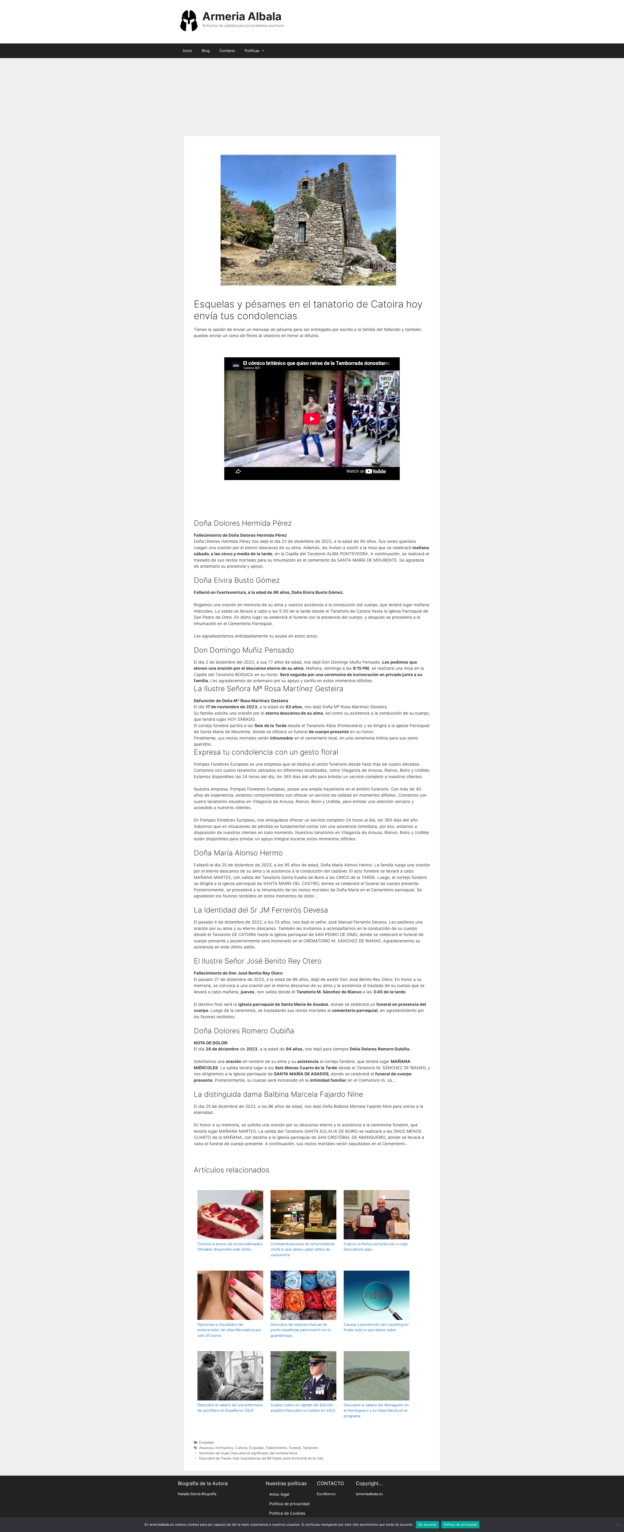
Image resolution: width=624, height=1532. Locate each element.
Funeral (295, 1448)
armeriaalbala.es (369, 1494)
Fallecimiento (276, 1448)
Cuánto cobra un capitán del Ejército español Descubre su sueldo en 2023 (303, 1408)
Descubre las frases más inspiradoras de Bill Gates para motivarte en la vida (261, 1458)
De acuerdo (427, 1524)
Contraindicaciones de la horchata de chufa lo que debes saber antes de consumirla (303, 1249)
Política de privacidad (289, 1503)
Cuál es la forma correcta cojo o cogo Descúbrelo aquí (376, 1247)
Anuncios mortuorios (216, 1448)
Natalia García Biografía (197, 1494)
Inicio (187, 50)
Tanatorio (310, 1448)
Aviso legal (279, 1494)
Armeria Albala (242, 16)
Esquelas (206, 1442)
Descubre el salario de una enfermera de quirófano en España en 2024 (230, 1408)
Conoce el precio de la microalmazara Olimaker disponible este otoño (229, 1247)
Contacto (227, 50)
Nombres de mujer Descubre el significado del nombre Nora (248, 1453)
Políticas (252, 50)
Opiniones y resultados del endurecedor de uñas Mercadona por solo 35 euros (229, 1330)
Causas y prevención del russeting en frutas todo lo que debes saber (376, 1327)
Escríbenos (326, 1494)
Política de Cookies (287, 1513)
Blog (206, 50)
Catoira (241, 1448)
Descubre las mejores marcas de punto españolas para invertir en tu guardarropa (301, 1330)
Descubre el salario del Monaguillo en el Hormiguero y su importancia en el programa (376, 1410)
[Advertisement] (312, 95)
